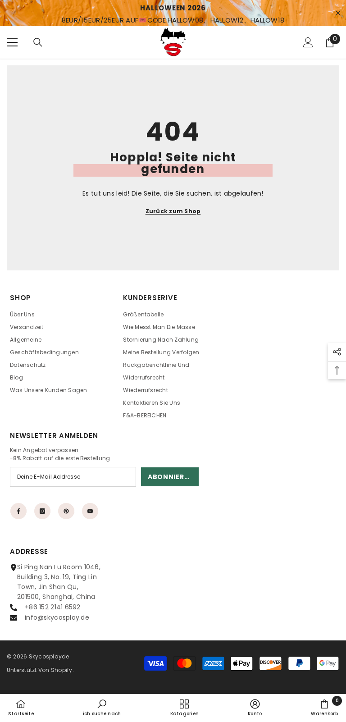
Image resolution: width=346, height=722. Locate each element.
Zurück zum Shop (173, 211)
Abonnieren (170, 476)
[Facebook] (18, 511)
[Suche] (37, 42)
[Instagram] (42, 511)
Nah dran (338, 13)
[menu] (12, 42)
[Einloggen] (308, 42)
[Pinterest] (66, 511)
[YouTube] (90, 511)
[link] (102, 707)
